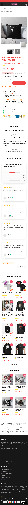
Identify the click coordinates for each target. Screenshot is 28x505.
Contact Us (3, 475)
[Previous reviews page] (18, 267)
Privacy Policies (4, 459)
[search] (24, 4)
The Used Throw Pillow (6, 11)
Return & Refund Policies (6, 473)
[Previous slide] (2, 30)
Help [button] (25, 503)
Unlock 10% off (3, 498)
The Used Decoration (10, 9)
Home (2, 9)
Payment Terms (4, 471)
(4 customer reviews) (12, 66)
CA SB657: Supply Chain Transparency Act (10, 463)
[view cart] (26, 4)
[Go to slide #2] (17, 51)
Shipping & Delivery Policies (7, 469)
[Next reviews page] (25, 267)
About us (3, 455)
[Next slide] (25, 30)
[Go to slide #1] (10, 51)
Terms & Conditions (5, 457)
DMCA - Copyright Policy (6, 461)
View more (14, 364)
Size (3, 71)
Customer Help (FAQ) (5, 477)
